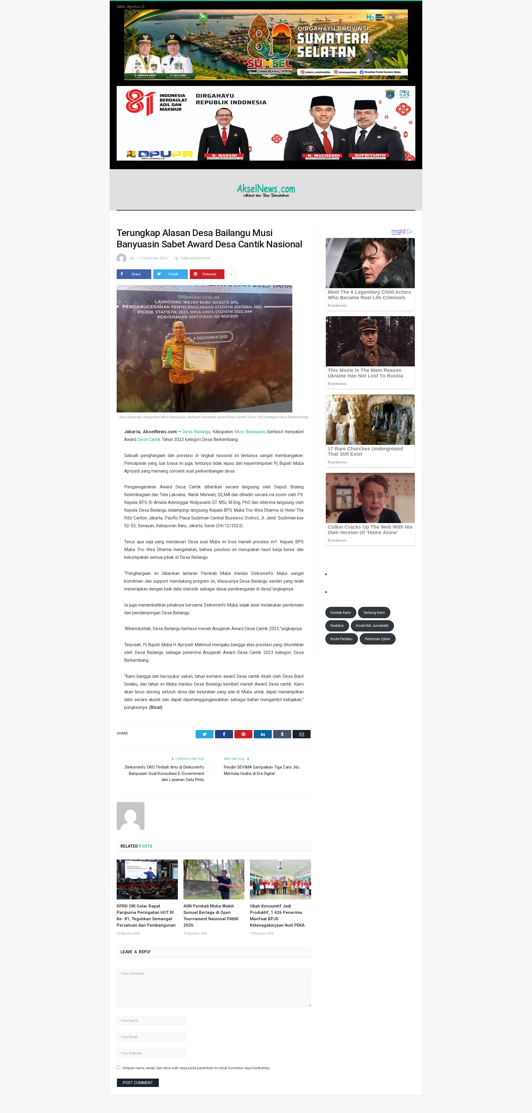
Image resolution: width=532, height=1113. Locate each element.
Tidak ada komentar (195, 258)
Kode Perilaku (341, 639)
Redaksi (337, 625)
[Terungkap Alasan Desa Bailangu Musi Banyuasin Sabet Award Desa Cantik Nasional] (214, 349)
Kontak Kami (341, 612)
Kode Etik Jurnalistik (372, 625)
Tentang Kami (374, 612)
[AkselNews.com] (266, 190)
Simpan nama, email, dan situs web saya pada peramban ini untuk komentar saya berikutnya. (196, 1068)
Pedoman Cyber (377, 639)
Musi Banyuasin (249, 431)
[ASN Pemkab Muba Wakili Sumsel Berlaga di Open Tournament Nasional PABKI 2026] (214, 879)
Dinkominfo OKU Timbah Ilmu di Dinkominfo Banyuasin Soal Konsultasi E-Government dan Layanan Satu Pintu (164, 773)
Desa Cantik (149, 439)
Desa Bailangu (196, 431)
